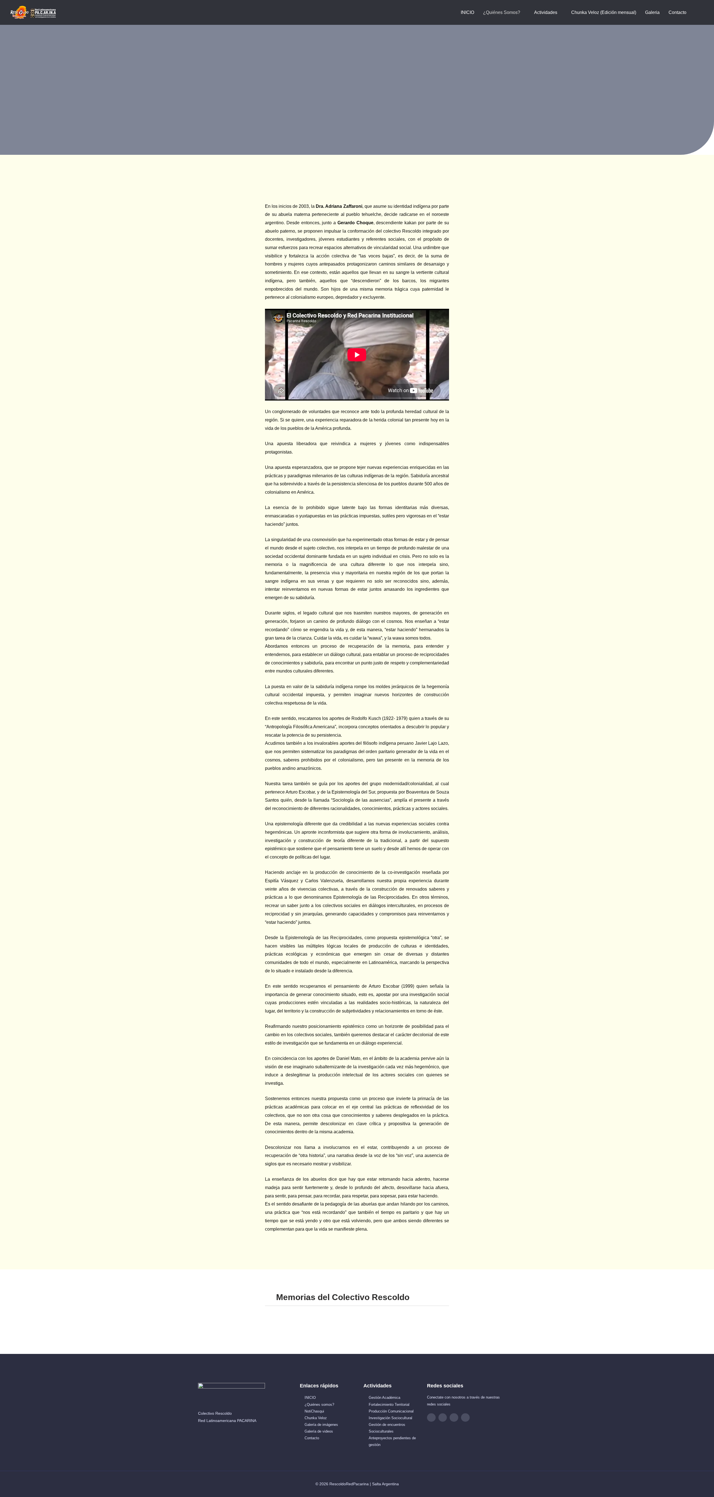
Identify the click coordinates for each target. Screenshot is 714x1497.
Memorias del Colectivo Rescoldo (342, 1297)
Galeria (652, 12)
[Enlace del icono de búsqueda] (697, 12)
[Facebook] (431, 1417)
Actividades (545, 12)
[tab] (357, 1297)
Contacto (677, 12)
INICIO (467, 12)
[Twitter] (465, 1417)
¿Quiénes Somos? (501, 12)
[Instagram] (442, 1417)
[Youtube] (454, 1417)
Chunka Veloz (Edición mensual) (603, 12)
